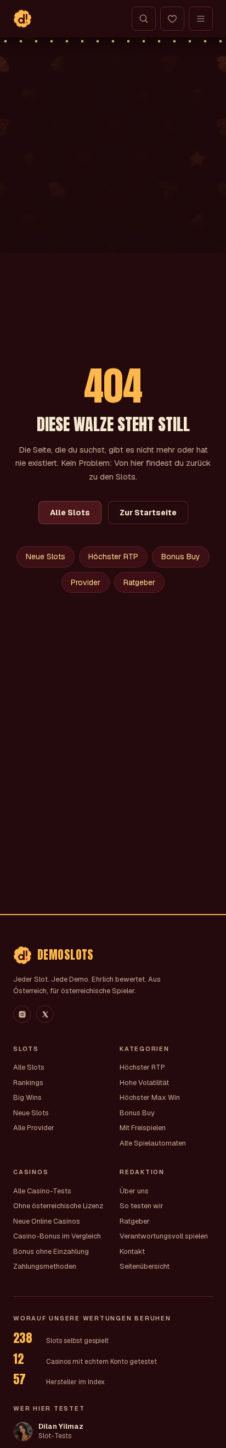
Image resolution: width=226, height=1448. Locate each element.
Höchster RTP (113, 556)
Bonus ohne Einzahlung (51, 1251)
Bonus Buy (180, 556)
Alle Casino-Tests (42, 1191)
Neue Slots (45, 556)
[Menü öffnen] (201, 19)
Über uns (134, 1191)
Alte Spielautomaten (153, 1143)
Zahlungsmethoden (44, 1266)
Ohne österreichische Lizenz (58, 1205)
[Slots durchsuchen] (144, 19)
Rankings (28, 1082)
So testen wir (141, 1205)
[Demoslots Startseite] (22, 18)
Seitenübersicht (145, 1266)
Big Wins (27, 1097)
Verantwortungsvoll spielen (164, 1236)
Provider (85, 582)
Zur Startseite (148, 512)
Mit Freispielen (143, 1127)
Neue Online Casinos (46, 1221)
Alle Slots (70, 512)
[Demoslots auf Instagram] (22, 1014)
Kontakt (132, 1251)
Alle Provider (33, 1127)
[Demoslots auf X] (45, 1014)
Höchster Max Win (150, 1097)
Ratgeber (139, 582)
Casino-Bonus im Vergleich (57, 1236)
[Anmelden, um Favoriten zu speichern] (172, 19)
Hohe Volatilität (144, 1082)
